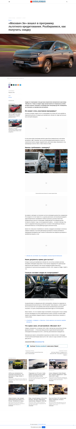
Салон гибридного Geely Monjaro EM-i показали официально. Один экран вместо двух (57, 375)
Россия (10, 20)
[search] (66, 1)
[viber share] (9, 87)
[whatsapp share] (13, 85)
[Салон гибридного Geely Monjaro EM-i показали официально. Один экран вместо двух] (58, 364)
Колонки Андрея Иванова (34, 395)
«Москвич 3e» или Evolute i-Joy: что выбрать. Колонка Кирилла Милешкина (44, 255)
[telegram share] (20, 85)
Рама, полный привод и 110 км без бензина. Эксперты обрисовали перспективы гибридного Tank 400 (38, 400)
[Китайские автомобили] (38, 1)
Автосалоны (11, 370)
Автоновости (51, 370)
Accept (43, 427)
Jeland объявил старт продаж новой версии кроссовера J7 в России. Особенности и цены (16, 400)
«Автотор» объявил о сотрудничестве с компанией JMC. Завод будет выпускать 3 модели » (58, 353)
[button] (46, 161)
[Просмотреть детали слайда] (46, 347)
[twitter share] (11, 85)
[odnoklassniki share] (18, 85)
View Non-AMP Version (42, 424)
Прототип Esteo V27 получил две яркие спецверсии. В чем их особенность (57, 400)
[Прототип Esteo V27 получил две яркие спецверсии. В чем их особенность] (58, 389)
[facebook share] (9, 85)
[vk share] (16, 85)
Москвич (10, 97)
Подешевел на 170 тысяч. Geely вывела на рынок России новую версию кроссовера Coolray (37, 375)
